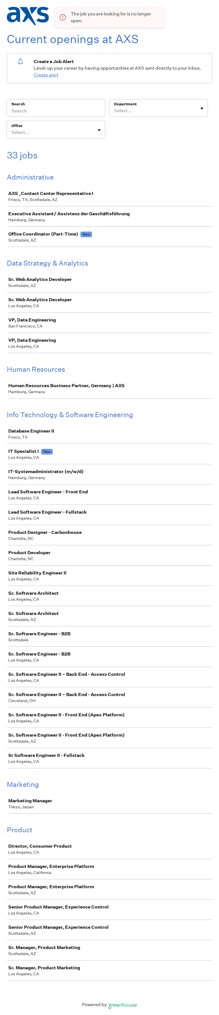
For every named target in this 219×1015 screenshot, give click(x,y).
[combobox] (114, 111)
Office (17, 125)
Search (18, 104)
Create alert (46, 75)
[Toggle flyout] (201, 108)
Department (125, 104)
